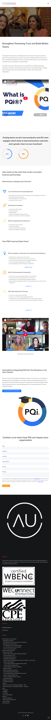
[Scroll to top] (49, 717)
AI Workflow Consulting (8, 681)
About (3, 688)
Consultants (5, 689)
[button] (48, 3)
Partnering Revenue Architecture (9, 639)
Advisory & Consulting (7, 652)
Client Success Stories (7, 694)
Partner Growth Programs (8, 662)
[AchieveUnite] (9, 3)
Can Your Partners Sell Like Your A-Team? (12, 647)
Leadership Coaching (7, 678)
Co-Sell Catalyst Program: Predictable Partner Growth (15, 663)
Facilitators (5, 691)
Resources (4, 696)
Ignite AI (4, 683)
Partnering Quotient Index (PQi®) (10, 670)
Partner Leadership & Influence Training (11, 676)
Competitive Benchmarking (9, 658)
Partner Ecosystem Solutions (8, 650)
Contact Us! (28, 286)
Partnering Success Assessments (10, 643)
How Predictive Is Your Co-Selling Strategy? (12, 645)
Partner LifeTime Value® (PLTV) (9, 699)
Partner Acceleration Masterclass (10, 675)
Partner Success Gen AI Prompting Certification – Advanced (15, 686)
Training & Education (7, 668)
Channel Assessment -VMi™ (9, 655)
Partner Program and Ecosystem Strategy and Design (14, 653)
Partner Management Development (11, 671)
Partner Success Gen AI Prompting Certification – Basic (14, 684)
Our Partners (5, 693)
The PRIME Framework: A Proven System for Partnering (15, 642)
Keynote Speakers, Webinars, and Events (12, 666)
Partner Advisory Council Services (11, 665)
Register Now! (28, 267)
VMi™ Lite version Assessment (9, 648)
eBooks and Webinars (7, 698)
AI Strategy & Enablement (7, 680)
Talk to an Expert (5, 703)
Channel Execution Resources (9, 657)
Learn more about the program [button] (11, 390)
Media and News (6, 701)
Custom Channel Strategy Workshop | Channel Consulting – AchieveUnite (19, 660)
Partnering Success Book (8, 640)
